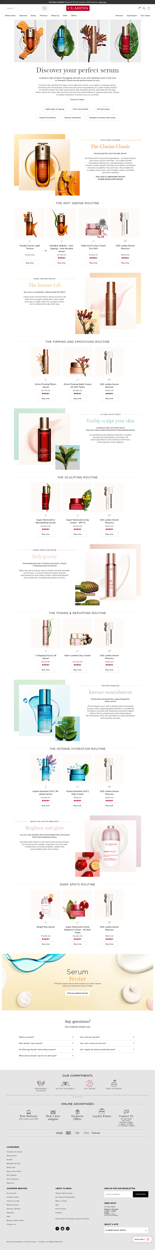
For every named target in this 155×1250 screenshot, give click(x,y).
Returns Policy (13, 1205)
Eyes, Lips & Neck (14, 1171)
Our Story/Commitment (65, 1197)
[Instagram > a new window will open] (68, 1230)
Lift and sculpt (103, 109)
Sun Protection (13, 1179)
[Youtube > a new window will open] (62, 1230)
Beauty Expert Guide (15, 1220)
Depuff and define (47, 118)
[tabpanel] (30, 237)
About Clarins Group (64, 1193)
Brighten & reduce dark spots (102, 118)
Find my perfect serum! (77, 993)
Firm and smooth (80, 109)
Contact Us (11, 1224)
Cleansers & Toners (14, 1152)
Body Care (11, 1167)
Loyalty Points (13, 1197)
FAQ (8, 1216)
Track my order (13, 1201)
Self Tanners (12, 1175)
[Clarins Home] (78, 8)
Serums (10, 1159)
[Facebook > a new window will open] (57, 1230)
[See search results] (44, 8)
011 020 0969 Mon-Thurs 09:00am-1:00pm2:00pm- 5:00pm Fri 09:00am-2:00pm (126, 1120)
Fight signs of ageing (54, 109)
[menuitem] (139, 8)
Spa (56, 1205)
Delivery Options (14, 1209)
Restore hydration (73, 118)
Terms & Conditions (15, 1242)
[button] (142, 1239)
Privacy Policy (30, 1242)
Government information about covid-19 (72, 1219)
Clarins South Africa (116, 1230)
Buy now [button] (30, 263)
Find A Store (60, 1209)
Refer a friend (61, 1201)
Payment (10, 1213)
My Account (11, 1193)
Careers (58, 1213)
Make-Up (10, 1183)
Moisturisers (12, 1156)
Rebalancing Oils (13, 1163)
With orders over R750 (28, 1117)
